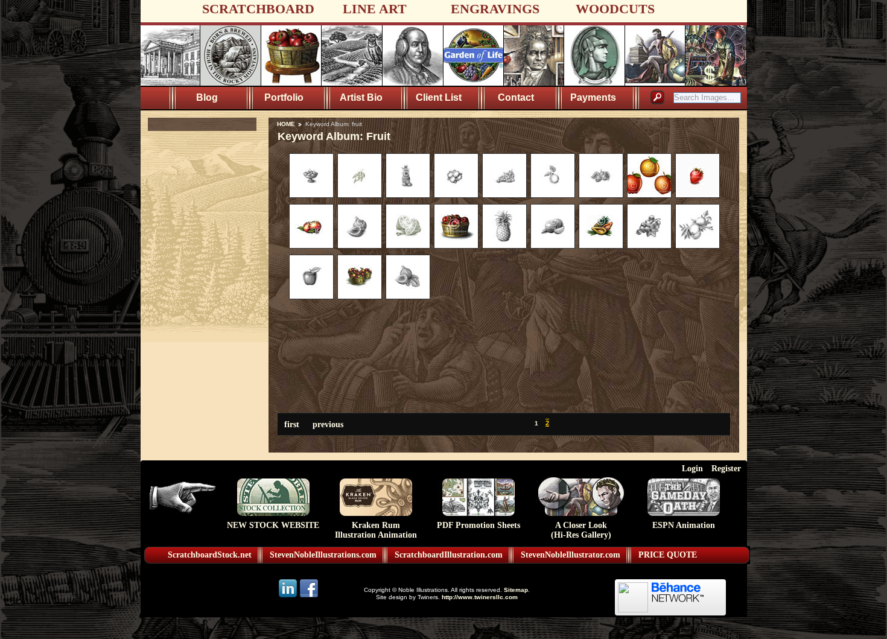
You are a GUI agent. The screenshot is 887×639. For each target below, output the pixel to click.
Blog (207, 97)
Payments (593, 97)
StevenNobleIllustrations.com (323, 554)
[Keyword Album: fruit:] (311, 195)
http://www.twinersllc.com (480, 597)
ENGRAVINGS (495, 8)
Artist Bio (361, 97)
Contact (516, 97)
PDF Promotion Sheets (478, 525)
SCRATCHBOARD (258, 8)
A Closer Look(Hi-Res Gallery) (581, 530)
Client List (439, 97)
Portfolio (284, 97)
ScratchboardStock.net (210, 554)
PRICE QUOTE (667, 554)
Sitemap (516, 590)
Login (692, 468)
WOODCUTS (615, 8)
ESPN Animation (683, 525)
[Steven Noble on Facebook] (309, 596)
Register (726, 468)
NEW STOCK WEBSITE (273, 525)
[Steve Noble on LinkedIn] (288, 596)
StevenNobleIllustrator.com (570, 554)
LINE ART (375, 8)
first (291, 424)
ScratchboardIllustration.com (449, 554)
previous (328, 424)
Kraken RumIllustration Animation (376, 530)
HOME (286, 124)
